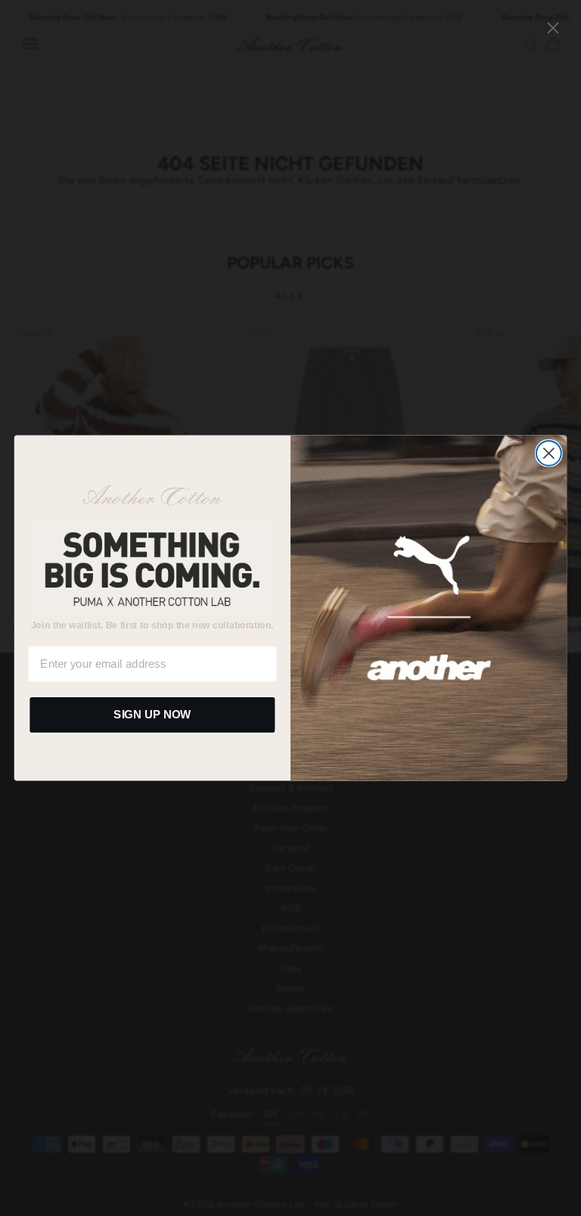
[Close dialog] (548, 453)
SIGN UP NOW (152, 715)
